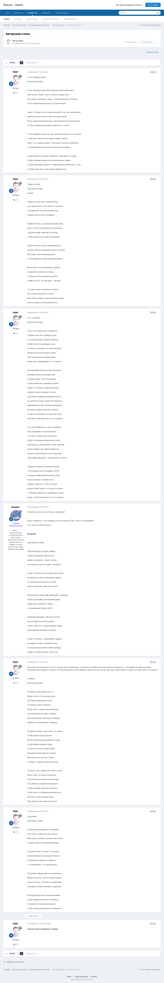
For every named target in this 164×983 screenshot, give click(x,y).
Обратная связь (81, 977)
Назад (12, 63)
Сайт (7, 13)
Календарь (18, 19)
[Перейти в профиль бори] (8, 42)
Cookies (93, 977)
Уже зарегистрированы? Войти (129, 5)
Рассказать (132, 42)
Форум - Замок (13, 4)
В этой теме (148, 13)
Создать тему (152, 52)
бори (21, 41)
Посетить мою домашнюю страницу (42, 929)
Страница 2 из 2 (32, 63)
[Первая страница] (6, 62)
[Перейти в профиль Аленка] (15, 515)
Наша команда (32, 19)
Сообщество (32, 13)
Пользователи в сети (50, 19)
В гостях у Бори (33, 43)
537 (16, 93)
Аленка (15, 507)
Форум (6, 19)
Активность (46, 13)
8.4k (16, 530)
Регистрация (153, 5)
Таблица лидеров (70, 19)
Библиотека (18, 13)
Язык (69, 977)
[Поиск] (158, 13)
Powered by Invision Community (82, 979)
